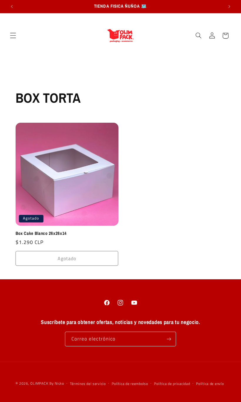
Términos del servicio (88, 383)
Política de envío (210, 383)
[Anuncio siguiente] (229, 6)
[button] (13, 35)
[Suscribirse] (169, 339)
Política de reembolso (130, 383)
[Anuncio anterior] (11, 6)
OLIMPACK (39, 383)
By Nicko (56, 383)
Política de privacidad (172, 383)
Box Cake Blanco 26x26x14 (41, 233)
